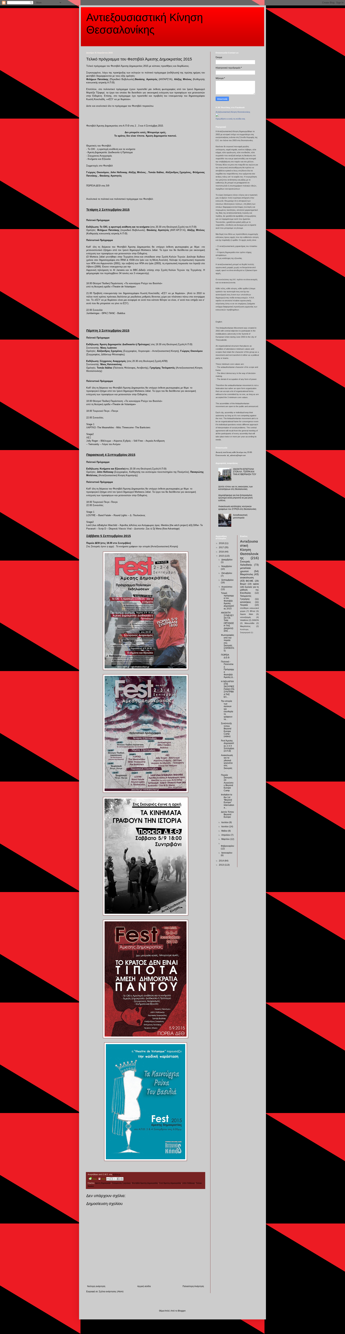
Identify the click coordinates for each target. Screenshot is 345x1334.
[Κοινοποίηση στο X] (115, 1179)
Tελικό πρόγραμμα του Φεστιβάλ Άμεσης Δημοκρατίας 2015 (227, 601)
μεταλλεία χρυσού (245, 569)
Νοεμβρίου (226, 566)
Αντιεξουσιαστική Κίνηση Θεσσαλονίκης (233, 112)
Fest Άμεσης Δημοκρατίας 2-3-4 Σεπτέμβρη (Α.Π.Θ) (227, 745)
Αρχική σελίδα (144, 1286)
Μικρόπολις (246, 574)
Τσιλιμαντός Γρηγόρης (121, 1183)
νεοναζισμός (245, 617)
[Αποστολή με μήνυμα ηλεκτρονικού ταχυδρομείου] (108, 1179)
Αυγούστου (226, 587)
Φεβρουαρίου (227, 846)
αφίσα (256, 584)
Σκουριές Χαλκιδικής (246, 563)
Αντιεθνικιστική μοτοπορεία (240, 516)
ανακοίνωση (247, 577)
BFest (252, 611)
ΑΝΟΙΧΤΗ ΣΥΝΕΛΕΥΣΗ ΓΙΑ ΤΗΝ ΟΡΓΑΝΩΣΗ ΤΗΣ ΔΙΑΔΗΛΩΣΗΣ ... (227, 621)
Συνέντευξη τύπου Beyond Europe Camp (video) (226, 730)
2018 (221, 543)
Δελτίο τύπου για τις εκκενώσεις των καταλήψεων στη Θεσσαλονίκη (235, 487)
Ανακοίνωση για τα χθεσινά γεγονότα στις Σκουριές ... (227, 763)
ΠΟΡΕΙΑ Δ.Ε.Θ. (225, 656)
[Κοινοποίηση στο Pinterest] (121, 1179)
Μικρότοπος (245, 626)
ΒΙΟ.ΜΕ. (250, 581)
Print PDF (99, 1179)
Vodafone (244, 620)
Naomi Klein (246, 614)
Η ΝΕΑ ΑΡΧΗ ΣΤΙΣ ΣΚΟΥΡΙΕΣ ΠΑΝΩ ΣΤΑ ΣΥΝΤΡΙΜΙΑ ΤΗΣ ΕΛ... (227, 689)
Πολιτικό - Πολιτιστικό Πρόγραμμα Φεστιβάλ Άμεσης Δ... (227, 669)
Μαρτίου (225, 839)
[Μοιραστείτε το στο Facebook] (118, 1179)
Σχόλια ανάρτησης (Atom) (111, 1291)
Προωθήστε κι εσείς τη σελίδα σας (230, 119)
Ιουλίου (225, 822)
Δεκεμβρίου (227, 559)
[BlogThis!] (111, 1179)
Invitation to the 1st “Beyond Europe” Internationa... (227, 801)
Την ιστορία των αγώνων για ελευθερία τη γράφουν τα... (227, 710)
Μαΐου (224, 831)
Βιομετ (243, 584)
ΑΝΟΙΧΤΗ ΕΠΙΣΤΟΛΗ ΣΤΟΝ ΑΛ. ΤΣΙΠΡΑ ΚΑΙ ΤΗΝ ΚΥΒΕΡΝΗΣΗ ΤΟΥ (244, 472)
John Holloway (188, 1183)
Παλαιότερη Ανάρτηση (193, 1286)
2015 (221, 556)
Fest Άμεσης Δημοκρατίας (170, 1183)
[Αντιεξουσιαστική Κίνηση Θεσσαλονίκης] (217, 115)
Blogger (181, 1311)
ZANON (255, 620)
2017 (221, 547)
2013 (221, 865)
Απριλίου (226, 835)
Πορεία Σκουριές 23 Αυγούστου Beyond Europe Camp (227, 783)
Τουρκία (244, 605)
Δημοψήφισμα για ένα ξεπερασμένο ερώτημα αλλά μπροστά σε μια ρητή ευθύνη (235, 498)
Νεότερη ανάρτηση (96, 1286)
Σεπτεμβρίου (227, 580)
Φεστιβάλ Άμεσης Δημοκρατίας (145, 1183)
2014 (221, 860)
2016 (221, 551)
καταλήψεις (245, 602)
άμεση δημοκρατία (103, 1183)
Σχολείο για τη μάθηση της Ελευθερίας (249, 590)
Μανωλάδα (249, 623)
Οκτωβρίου (226, 573)
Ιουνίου (225, 826)
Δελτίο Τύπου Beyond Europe (227, 814)
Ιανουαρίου (226, 853)
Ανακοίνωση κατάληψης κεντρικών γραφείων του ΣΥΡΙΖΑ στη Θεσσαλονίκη (237, 507)
